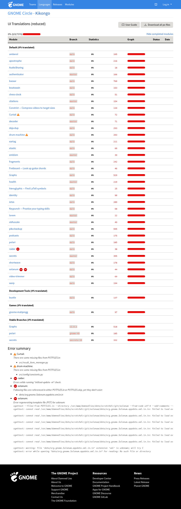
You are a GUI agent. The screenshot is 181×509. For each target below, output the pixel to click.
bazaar (12, 81)
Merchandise (58, 493)
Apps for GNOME (101, 489)
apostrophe (15, 60)
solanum (14, 269)
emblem (13, 154)
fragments (14, 161)
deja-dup (14, 128)
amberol (13, 54)
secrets (13, 255)
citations (13, 101)
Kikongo (42, 13)
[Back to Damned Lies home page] (16, 4)
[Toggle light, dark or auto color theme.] (157, 4)
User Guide (131, 24)
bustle (12, 297)
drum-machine (17, 134)
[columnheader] (38, 39)
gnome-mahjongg (18, 312)
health (12, 181)
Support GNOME (59, 489)
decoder (13, 121)
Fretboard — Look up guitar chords (27, 168)
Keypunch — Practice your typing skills (29, 208)
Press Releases (141, 478)
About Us (56, 482)
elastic (12, 148)
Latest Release (141, 482)
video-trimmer (16, 276)
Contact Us (57, 497)
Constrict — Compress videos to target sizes (32, 107)
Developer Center (102, 478)
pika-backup (15, 228)
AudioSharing (16, 67)
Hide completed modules (160, 34)
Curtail (13, 114)
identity (13, 195)
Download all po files (158, 24)
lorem (12, 215)
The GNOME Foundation (64, 500)
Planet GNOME (141, 485)
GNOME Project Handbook (106, 485)
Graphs (13, 175)
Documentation (101, 482)
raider (12, 249)
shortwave (14, 262)
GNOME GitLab (100, 497)
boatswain (14, 87)
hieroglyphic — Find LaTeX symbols (27, 188)
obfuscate (14, 222)
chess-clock (15, 94)
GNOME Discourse (102, 493)
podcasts (14, 235)
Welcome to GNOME (61, 485)
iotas (11, 201)
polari (12, 242)
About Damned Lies (61, 478)
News (138, 473)
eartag (12, 141)
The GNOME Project (64, 473)
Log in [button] (166, 4)
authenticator (16, 74)
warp (11, 283)
